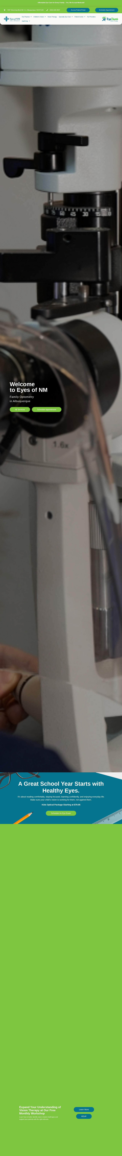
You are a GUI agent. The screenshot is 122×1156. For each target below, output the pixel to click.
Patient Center (79, 17)
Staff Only (25, 21)
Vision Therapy (52, 17)
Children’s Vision (38, 17)
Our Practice (26, 17)
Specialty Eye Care (65, 17)
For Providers (91, 17)
